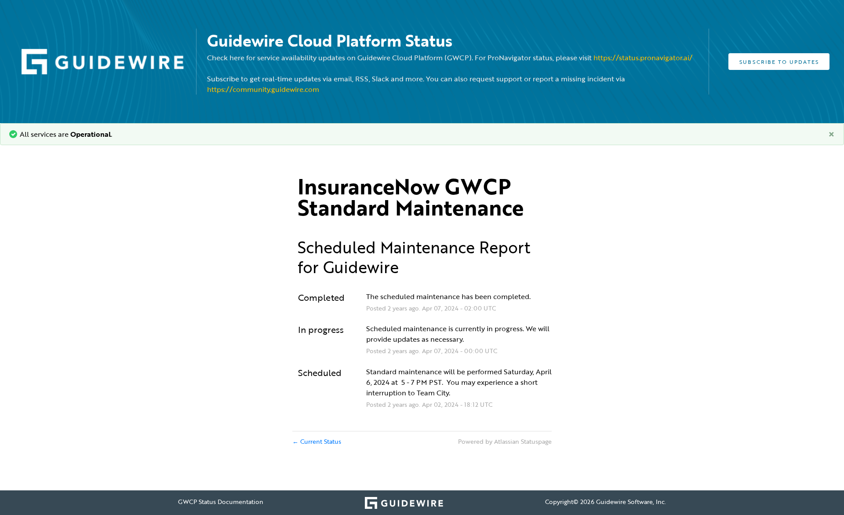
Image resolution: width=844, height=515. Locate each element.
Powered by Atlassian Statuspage (505, 441)
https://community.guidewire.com (263, 89)
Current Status (316, 441)
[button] (778, 61)
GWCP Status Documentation (220, 501)
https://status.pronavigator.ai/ (642, 57)
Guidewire (361, 267)
